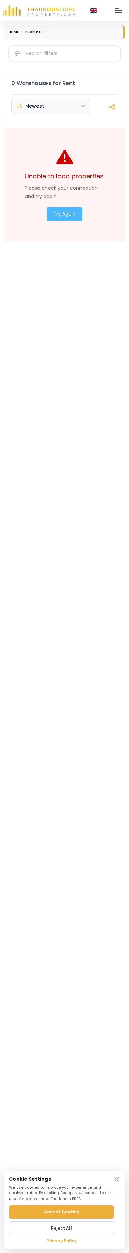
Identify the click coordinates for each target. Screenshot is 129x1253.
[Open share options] (112, 107)
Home (14, 32)
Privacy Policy (61, 1241)
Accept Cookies (61, 1212)
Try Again (64, 214)
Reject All (61, 1228)
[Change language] (96, 10)
